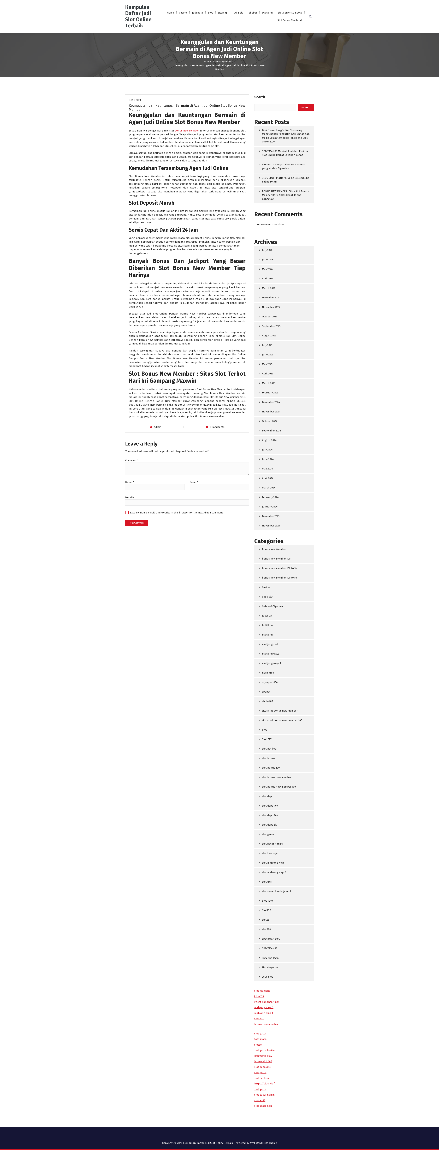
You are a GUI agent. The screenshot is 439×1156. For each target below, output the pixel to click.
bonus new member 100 (276, 558)
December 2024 (271, 402)
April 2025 (267, 373)
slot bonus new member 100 (279, 786)
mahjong (267, 634)
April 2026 (267, 278)
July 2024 (267, 449)
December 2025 (271, 297)
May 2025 (267, 364)
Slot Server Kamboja (290, 12)
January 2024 (270, 506)
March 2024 (269, 487)
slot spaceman (263, 1105)
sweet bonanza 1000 (266, 1001)
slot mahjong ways (273, 862)
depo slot (267, 596)
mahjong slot (270, 644)
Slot (210, 12)
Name (129, 482)
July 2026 (267, 250)
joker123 (259, 996)
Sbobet (253, 12)
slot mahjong (262, 990)
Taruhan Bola (270, 957)
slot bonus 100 (271, 767)
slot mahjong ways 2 (274, 872)
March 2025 (268, 383)
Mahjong (267, 12)
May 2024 (267, 468)
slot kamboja (270, 853)
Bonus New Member (274, 549)
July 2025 (267, 345)
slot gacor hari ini (272, 843)
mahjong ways (270, 653)
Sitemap (223, 12)
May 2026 (267, 269)
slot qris (267, 881)
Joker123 (267, 615)
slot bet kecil (269, 748)
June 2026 (268, 259)
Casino (183, 12)
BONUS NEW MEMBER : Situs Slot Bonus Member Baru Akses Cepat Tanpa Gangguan (285, 195)
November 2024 (271, 411)
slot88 (265, 919)
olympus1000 (270, 682)
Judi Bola (197, 12)
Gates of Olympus (272, 606)
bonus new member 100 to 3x (279, 568)
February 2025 (270, 392)
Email (194, 482)
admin (157, 427)
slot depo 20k (270, 815)
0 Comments (217, 427)
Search (259, 97)
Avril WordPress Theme (263, 1143)
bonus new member (187, 130)
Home (170, 12)
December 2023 (271, 516)
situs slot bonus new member (280, 710)
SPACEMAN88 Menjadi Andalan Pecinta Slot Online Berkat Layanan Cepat (285, 153)
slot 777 (259, 1018)
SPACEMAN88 (269, 948)
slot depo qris (262, 1067)
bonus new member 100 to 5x (279, 577)
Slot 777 (267, 739)
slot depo (267, 796)
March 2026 (268, 288)
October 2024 (269, 421)
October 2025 (269, 316)
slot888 (266, 929)
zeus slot (267, 976)
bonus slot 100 (263, 1061)
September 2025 (271, 326)
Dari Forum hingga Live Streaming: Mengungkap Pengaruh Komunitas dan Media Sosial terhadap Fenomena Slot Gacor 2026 (286, 136)
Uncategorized (223, 61)
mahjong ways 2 (271, 663)
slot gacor (268, 834)
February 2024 (270, 497)
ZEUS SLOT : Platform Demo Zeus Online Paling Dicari (285, 179)
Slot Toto (267, 900)
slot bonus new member (276, 777)
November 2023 (271, 525)
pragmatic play (263, 1055)
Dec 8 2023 (135, 100)
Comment (132, 460)
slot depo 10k (270, 805)
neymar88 (268, 672)
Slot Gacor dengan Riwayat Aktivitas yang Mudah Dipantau (283, 166)
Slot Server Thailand (289, 20)
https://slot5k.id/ (264, 1083)
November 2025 (271, 307)
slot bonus (268, 758)
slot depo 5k (269, 824)
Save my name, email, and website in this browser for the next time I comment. (176, 512)
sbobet (266, 691)
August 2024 (269, 440)
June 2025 (267, 354)
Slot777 (266, 910)
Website (129, 497)
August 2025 (269, 335)
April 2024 (268, 478)
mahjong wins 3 (263, 1013)
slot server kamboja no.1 (276, 891)
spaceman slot (271, 938)
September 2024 (271, 430)
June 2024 (268, 459)
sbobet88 (267, 701)
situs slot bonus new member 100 (282, 720)
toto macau (261, 1039)
